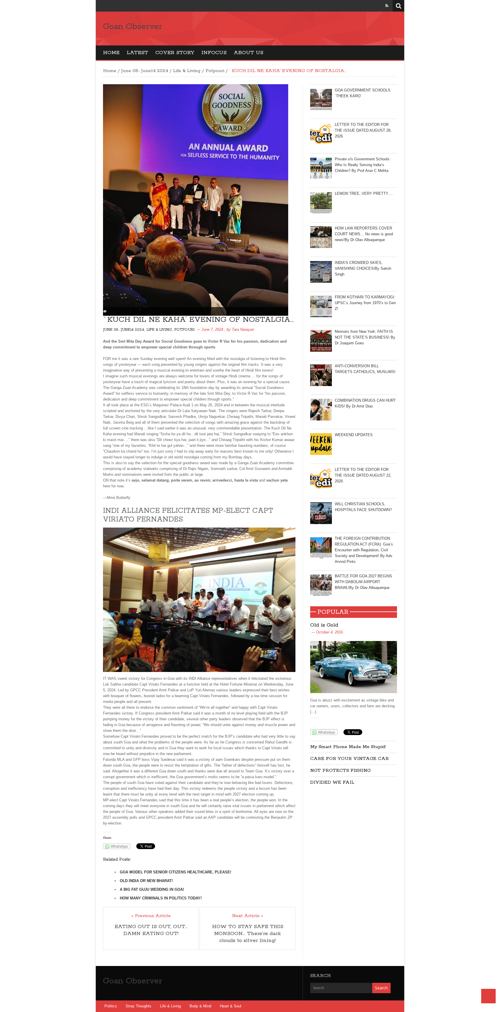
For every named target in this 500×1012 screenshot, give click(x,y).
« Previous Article (151, 916)
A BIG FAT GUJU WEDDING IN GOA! (152, 889)
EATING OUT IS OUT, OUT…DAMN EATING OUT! (151, 930)
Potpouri (214, 71)
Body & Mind (200, 1006)
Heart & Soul (230, 1006)
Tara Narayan (243, 329)
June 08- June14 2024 (144, 71)
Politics (110, 1006)
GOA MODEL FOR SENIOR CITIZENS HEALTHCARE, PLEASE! (175, 872)
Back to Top (488, 996)
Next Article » (247, 916)
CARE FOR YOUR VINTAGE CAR (349, 759)
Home (111, 53)
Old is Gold (324, 625)
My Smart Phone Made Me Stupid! (348, 747)
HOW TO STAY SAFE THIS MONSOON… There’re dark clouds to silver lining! (247, 933)
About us (248, 53)
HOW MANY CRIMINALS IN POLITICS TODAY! (161, 898)
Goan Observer (132, 26)
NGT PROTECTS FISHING (340, 770)
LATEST (137, 53)
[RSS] (386, 5)
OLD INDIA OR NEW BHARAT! (146, 881)
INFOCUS (214, 53)
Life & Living (187, 71)
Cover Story (174, 53)
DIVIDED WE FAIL (332, 782)
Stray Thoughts (138, 1006)
